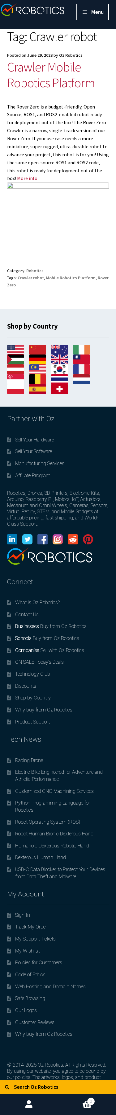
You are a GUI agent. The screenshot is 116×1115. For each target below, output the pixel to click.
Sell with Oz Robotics (49, 650)
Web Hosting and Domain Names (50, 987)
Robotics (35, 270)
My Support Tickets (35, 939)
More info (27, 178)
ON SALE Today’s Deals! (40, 662)
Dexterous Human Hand (40, 857)
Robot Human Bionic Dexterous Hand (54, 834)
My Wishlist (27, 951)
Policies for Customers (38, 962)
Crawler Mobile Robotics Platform (51, 75)
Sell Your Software (33, 451)
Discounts (25, 686)
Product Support (32, 722)
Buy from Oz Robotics (51, 626)
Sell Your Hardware (34, 440)
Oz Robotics (71, 55)
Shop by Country (33, 698)
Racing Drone (29, 760)
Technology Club (32, 674)
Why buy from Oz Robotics (43, 710)
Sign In (22, 915)
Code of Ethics (30, 975)
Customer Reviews (34, 1022)
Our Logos (26, 1010)
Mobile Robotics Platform (71, 278)
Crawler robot (31, 278)
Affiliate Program (32, 475)
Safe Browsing (30, 998)
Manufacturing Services (39, 463)
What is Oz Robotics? (37, 602)
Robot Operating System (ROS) (47, 822)
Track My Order (31, 927)
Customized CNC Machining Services (54, 791)
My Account (29, 1104)
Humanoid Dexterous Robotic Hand (52, 846)
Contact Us (27, 614)
